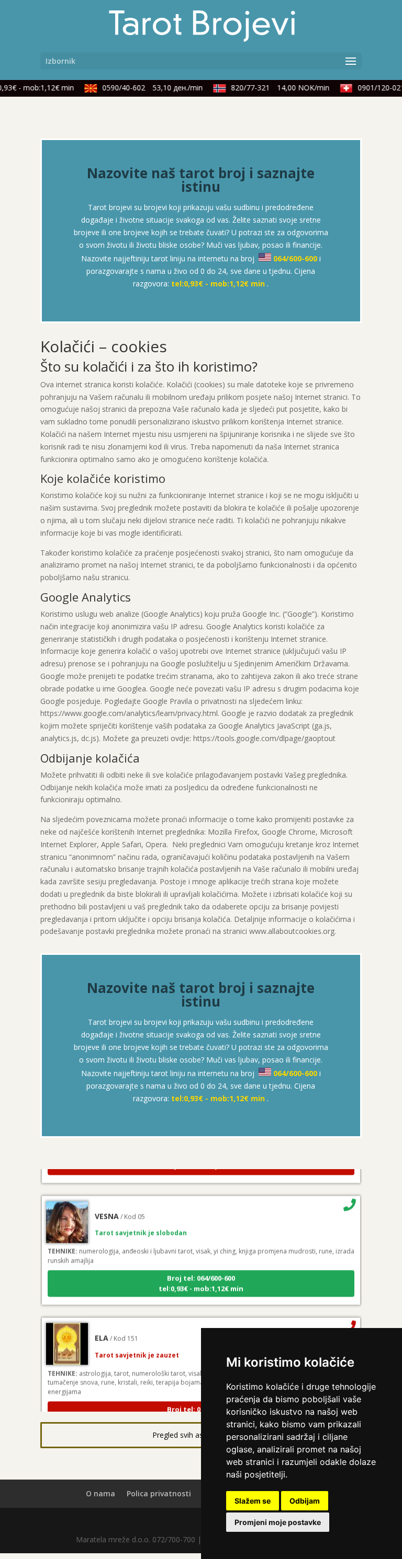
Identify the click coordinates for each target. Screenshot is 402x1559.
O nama (100, 1493)
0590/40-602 (147, 88)
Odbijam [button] (304, 1500)
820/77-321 (275, 88)
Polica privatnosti (159, 1493)
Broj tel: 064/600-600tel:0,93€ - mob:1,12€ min (201, 1277)
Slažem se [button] (252, 1500)
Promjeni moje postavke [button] (277, 1522)
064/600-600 (295, 258)
